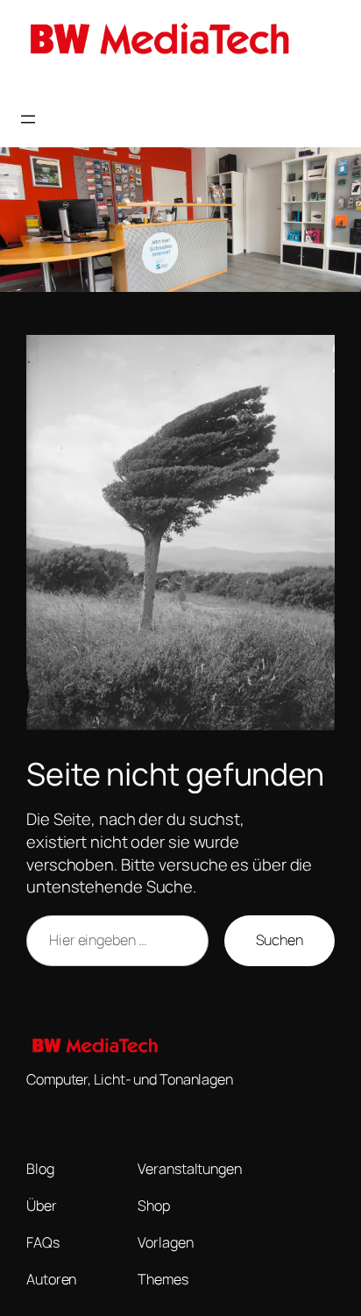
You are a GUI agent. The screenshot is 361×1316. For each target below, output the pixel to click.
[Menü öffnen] (28, 119)
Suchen (279, 940)
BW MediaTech (65, 84)
